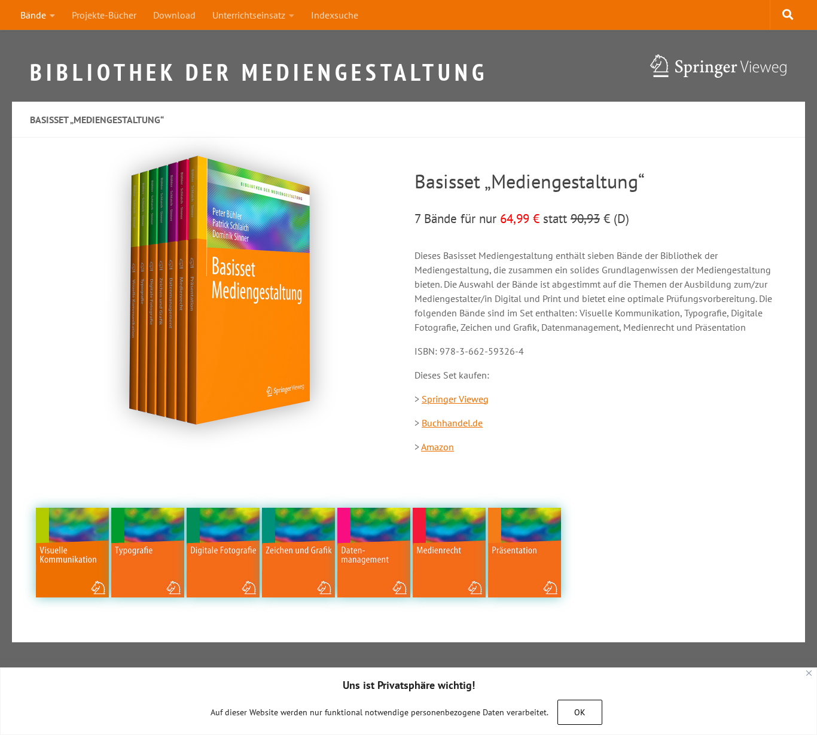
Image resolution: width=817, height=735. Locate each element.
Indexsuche (334, 15)
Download (174, 15)
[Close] (809, 673)
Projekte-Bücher (104, 15)
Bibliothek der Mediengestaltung (259, 67)
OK (580, 712)
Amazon (437, 447)
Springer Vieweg (455, 399)
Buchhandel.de (452, 423)
